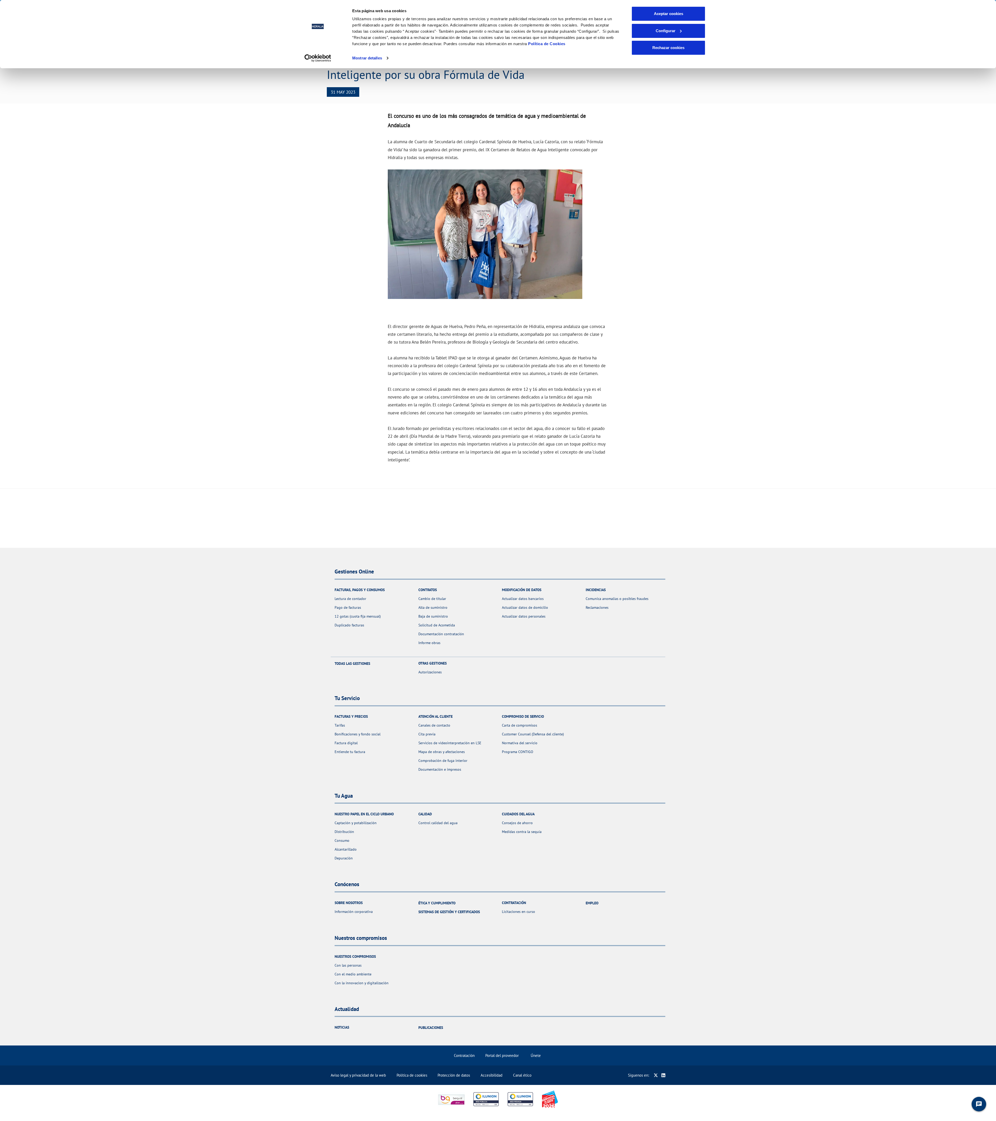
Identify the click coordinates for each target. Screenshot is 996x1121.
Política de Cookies (546, 44)
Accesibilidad (491, 1075)
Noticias (342, 1027)
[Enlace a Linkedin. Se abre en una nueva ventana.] (663, 1075)
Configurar (665, 31)
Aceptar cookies (668, 13)
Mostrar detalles (367, 58)
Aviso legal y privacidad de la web (358, 1075)
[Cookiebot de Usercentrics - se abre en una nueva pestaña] (318, 58)
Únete (536, 1055)
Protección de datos (454, 1075)
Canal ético (522, 1075)
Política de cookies (412, 1075)
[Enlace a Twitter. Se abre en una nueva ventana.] (656, 1075)
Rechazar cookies (668, 47)
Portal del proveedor (502, 1055)
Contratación (464, 1055)
